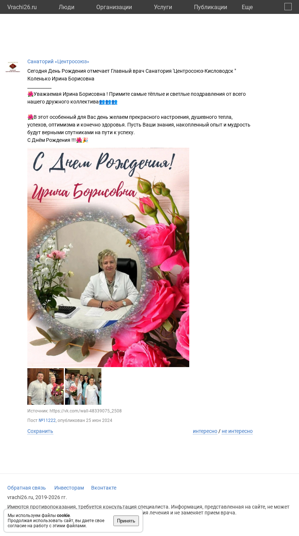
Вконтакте (103, 488)
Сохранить (40, 431)
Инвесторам (69, 488)
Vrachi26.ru (22, 7)
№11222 (47, 420)
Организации (114, 7)
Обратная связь (26, 488)
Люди (66, 7)
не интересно (237, 431)
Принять (126, 521)
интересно (205, 431)
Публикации (210, 7)
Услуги (163, 7)
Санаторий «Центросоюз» (58, 61)
